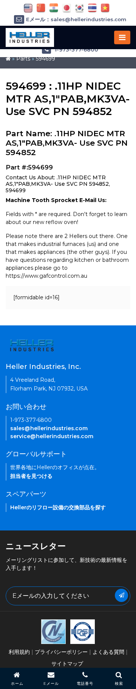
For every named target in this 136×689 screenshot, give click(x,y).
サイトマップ (67, 663)
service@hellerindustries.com (51, 436)
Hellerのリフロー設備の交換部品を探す (58, 507)
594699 (45, 58)
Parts (23, 58)
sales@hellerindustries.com (49, 428)
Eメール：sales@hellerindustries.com (76, 19)
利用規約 (19, 652)
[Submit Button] (121, 595)
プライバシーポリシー (61, 652)
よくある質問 (108, 652)
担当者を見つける (31, 476)
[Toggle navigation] (122, 37)
